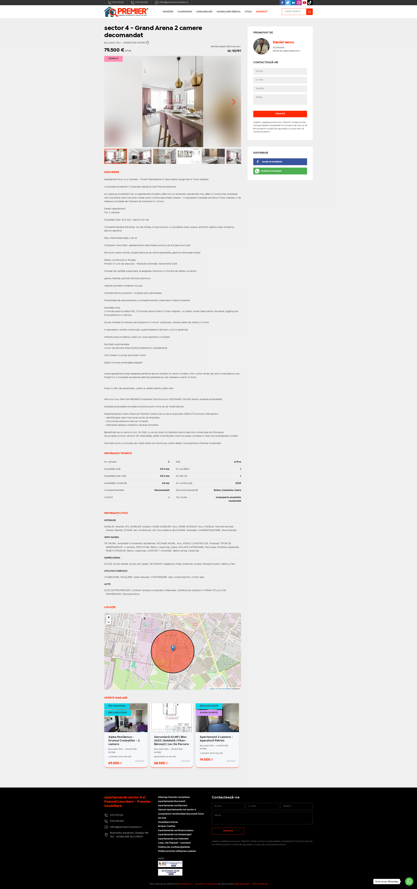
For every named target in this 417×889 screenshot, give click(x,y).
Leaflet (212, 688)
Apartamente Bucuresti (171, 801)
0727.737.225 (118, 2)
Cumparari (185, 12)
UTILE (248, 12)
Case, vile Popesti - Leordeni (174, 843)
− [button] (109, 622)
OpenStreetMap (224, 688)
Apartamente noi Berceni (172, 806)
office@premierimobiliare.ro (173, 2)
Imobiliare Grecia (229, 12)
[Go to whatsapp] (409, 881)
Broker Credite (166, 826)
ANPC (161, 859)
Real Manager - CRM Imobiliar (251, 884)
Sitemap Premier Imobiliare (174, 797)
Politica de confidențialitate (174, 847)
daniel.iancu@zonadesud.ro (286, 51)
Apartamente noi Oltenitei (173, 839)
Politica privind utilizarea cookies (177, 851)
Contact (261, 12)
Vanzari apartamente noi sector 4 (177, 810)
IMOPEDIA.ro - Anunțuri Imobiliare (197, 884)
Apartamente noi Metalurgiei (174, 835)
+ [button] (109, 617)
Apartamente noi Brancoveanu (175, 831)
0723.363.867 (141, 2)
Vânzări (168, 12)
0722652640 (278, 48)
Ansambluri (204, 12)
